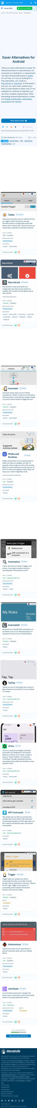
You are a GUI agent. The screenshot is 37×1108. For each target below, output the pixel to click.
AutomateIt (6, 101)
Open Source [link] (28, 141)
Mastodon (15, 1077)
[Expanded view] (29, 137)
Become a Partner (6, 1094)
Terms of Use (5, 1085)
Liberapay (22, 1081)
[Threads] (16, 1101)
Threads (26, 1077)
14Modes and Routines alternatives (11, 475)
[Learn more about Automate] (4, 388)
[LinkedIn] (23, 1101)
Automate (18, 83)
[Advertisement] (18, 33)
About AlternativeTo (7, 1092)
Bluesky (21, 1077)
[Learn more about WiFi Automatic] (4, 812)
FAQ (2, 1083)
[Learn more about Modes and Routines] (4, 454)
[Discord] (2, 1101)
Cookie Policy (5, 1089)
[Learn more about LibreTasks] (4, 989)
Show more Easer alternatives (18, 1036)
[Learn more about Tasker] (4, 215)
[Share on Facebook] (3, 127)
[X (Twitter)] (5, 1101)
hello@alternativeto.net (8, 1075)
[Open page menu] (35, 3)
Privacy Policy (5, 1087)
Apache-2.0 (17, 833)
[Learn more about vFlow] (4, 746)
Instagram (4, 1078)
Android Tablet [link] (14, 141)
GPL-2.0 (17, 771)
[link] (18, 1036)
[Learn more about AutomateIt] (4, 625)
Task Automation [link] (6, 144)
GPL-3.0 (17, 578)
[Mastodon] (9, 1101)
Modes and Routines (13, 99)
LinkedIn (12, 1078)
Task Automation (7, 241)
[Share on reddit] (11, 127)
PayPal (29, 1081)
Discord (22, 1075)
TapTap (18, 101)
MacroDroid (6, 83)
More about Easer (17, 121)
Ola (14, 1061)
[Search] (31, 2)
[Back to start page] (2, 3)
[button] (19, 214)
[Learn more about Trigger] (4, 874)
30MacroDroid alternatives (9, 296)
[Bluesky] (12, 1101)
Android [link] (5, 141)
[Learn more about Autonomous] (4, 944)
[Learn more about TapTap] (4, 683)
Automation (27, 99)
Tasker (30, 75)
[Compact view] (31, 137)
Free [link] (21, 141)
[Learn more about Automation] (4, 562)
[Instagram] (19, 1101)
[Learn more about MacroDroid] (4, 282)
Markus (20, 1061)
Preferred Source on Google (9, 1096)
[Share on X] (7, 127)
